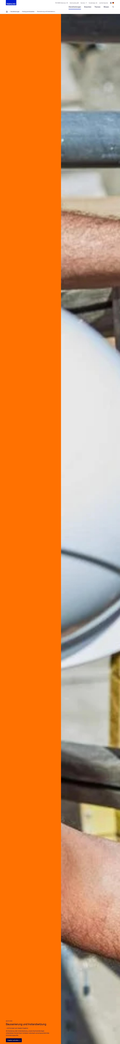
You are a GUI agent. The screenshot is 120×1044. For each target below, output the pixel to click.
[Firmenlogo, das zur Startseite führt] (11, 2)
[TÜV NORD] (7, 12)
